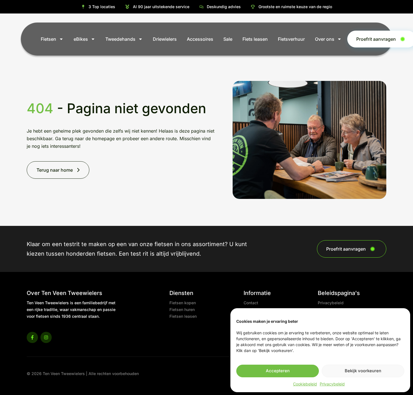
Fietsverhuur (291, 39)
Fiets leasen (255, 39)
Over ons (324, 39)
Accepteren (278, 370)
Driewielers (165, 39)
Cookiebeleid (305, 384)
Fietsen (48, 39)
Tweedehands (120, 39)
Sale (227, 39)
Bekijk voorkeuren (363, 370)
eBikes (81, 39)
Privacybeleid (332, 384)
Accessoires (200, 39)
